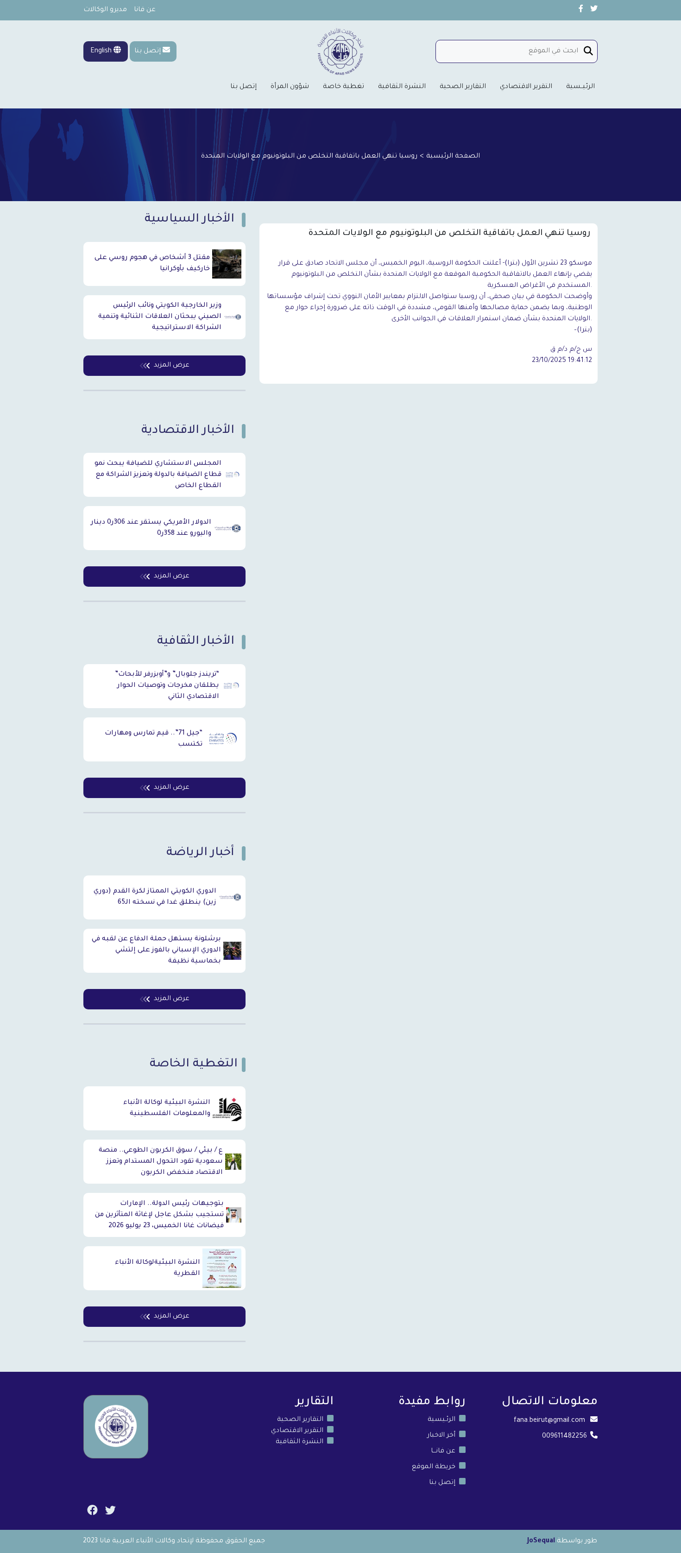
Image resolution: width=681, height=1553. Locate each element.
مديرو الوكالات (105, 10)
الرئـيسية (441, 1420)
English (102, 51)
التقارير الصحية (463, 87)
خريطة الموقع (433, 1467)
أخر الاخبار (441, 1435)
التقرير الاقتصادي (526, 87)
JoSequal (541, 1541)
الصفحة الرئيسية (453, 156)
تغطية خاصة (343, 87)
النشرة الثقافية (402, 87)
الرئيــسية (580, 87)
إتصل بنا (147, 51)
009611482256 (564, 1436)
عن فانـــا (443, 1451)
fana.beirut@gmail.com (549, 1421)
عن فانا (145, 10)
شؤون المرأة (290, 87)
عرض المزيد (171, 365)
